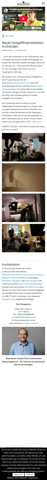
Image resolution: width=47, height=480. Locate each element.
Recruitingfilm (32, 281)
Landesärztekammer (21, 83)
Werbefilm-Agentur (10, 277)
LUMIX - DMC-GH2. (33, 121)
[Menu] (43, 3)
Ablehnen (29, 474)
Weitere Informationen (17, 478)
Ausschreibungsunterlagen (31, 284)
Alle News (10, 36)
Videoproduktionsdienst (32, 274)
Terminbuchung (31, 287)
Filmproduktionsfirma (12, 274)
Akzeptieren (18, 474)
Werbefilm (6, 281)
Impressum (33, 478)
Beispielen (6, 299)
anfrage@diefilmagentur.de (23, 317)
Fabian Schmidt (31, 323)
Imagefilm (16, 281)
